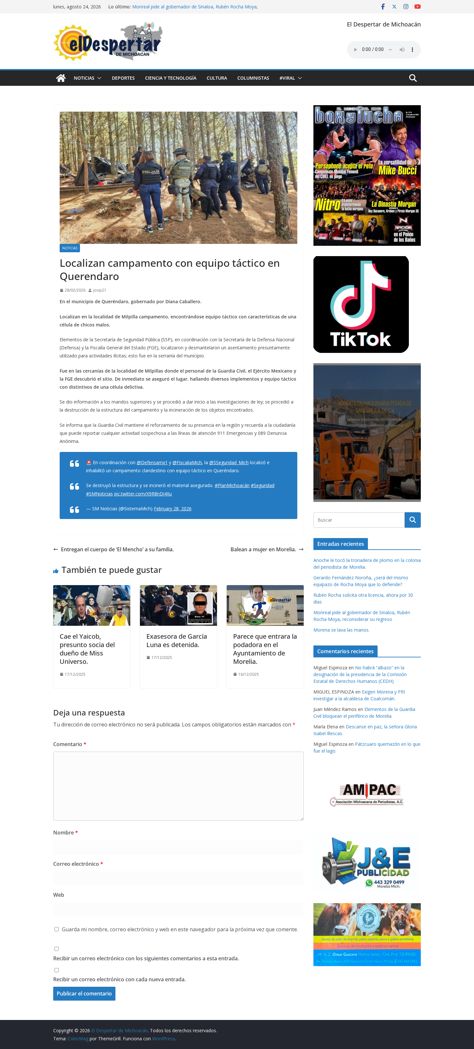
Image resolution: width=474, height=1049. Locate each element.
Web (58, 894)
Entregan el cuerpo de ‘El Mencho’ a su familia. (117, 549)
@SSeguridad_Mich (229, 462)
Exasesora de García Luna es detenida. (176, 640)
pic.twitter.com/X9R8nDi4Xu (143, 494)
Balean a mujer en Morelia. (263, 549)
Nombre (65, 832)
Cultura (217, 78)
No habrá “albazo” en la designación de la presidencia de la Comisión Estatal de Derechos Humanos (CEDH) (360, 674)
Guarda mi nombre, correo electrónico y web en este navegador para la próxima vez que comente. (180, 929)
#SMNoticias (99, 494)
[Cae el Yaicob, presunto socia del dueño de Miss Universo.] (91, 589)
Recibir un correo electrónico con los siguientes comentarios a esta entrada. (146, 958)
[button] (98, 78)
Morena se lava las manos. (341, 630)
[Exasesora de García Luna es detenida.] (178, 589)
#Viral (287, 78)
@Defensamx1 (152, 462)
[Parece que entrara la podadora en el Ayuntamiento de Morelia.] (265, 589)
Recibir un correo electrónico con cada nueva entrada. (119, 979)
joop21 (99, 290)
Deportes (123, 78)
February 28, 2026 (173, 508)
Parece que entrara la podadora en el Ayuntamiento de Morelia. (265, 649)
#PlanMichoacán (232, 485)
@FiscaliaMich (187, 462)
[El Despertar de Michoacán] (61, 78)
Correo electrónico (78, 863)
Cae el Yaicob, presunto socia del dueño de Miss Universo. (87, 649)
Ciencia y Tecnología (170, 78)
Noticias (84, 78)
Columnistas (253, 78)
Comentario (69, 744)
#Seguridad (262, 485)
